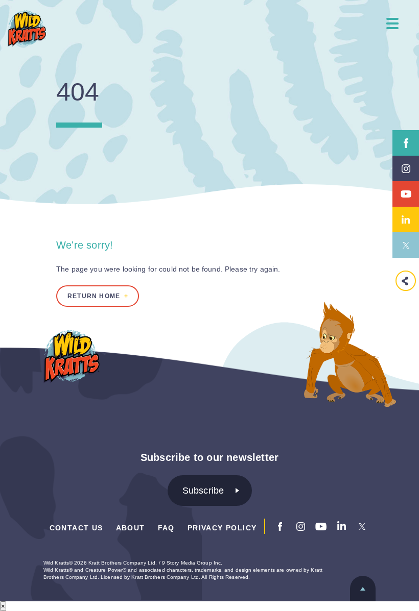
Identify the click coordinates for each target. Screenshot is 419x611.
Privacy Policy (222, 528)
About (130, 528)
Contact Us (76, 528)
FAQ (166, 528)
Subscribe (203, 490)
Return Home (93, 296)
